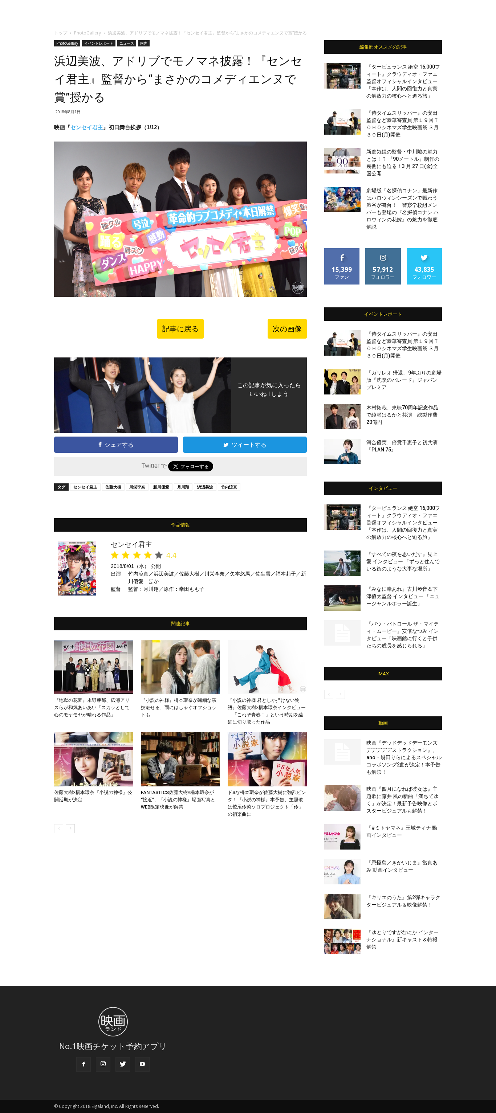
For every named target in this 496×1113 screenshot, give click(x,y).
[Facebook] (83, 1064)
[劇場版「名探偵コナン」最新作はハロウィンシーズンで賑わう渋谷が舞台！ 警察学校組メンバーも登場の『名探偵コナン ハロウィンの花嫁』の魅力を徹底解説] (342, 199)
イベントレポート (98, 43)
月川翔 (183, 487)
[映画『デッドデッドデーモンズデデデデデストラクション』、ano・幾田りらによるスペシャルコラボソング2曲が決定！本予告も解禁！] (342, 752)
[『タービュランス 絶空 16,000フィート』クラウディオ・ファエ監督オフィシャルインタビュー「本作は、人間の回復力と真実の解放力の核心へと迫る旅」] (342, 76)
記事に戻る (180, 329)
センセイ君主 (86, 127)
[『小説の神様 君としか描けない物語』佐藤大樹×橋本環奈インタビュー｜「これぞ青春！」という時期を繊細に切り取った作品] (267, 667)
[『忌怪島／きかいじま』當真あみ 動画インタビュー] (342, 871)
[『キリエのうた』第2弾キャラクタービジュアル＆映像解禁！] (342, 906)
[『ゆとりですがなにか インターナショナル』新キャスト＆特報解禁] (342, 941)
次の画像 (287, 329)
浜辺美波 (205, 487)
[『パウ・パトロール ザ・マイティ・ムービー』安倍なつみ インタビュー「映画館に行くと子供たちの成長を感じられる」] (342, 633)
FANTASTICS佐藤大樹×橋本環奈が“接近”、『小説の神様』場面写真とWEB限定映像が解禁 (178, 800)
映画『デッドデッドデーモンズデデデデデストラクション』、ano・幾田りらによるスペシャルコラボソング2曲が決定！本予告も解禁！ (404, 757)
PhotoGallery (87, 33)
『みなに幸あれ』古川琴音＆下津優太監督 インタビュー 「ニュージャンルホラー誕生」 (403, 596)
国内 (143, 43)
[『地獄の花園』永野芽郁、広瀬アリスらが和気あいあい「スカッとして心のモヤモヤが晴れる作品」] (93, 667)
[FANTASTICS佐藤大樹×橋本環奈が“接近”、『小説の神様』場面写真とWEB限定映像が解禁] (180, 759)
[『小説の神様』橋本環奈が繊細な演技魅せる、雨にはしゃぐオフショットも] (180, 667)
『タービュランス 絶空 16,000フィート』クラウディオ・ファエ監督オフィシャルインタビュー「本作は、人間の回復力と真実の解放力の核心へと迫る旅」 (403, 81)
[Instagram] (103, 1064)
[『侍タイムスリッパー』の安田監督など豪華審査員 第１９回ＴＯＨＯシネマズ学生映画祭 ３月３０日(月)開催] (342, 122)
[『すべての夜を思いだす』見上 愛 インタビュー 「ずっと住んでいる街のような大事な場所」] (342, 563)
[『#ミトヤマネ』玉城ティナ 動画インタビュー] (342, 837)
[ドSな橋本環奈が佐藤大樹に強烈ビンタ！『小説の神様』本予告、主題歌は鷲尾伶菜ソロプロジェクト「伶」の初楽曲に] (267, 759)
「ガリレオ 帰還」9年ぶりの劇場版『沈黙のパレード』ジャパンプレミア (404, 380)
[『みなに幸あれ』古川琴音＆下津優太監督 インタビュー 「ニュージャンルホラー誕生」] (342, 598)
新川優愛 (161, 487)
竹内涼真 (229, 487)
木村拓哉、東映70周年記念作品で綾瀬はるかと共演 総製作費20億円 (402, 415)
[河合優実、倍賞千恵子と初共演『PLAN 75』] (342, 451)
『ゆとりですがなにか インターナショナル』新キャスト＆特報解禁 (402, 939)
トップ (60, 33)
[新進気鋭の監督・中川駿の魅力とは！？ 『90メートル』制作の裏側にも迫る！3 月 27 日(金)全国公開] (342, 160)
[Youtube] (142, 1064)
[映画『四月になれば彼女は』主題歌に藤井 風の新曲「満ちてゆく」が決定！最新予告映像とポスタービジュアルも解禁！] (342, 798)
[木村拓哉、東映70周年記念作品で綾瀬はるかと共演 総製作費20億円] (342, 416)
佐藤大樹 (113, 487)
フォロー (383, 251)
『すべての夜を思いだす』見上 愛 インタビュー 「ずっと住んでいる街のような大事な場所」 (403, 561)
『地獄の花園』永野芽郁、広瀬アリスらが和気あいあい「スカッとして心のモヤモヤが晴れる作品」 (92, 707)
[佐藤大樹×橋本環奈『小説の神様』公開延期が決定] (93, 759)
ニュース (126, 43)
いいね (342, 251)
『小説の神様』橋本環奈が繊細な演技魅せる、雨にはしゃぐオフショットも (178, 707)
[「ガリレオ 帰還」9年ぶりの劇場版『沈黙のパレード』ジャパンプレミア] (342, 381)
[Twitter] (122, 1064)
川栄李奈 (137, 487)
